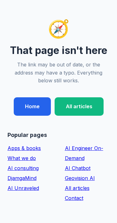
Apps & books (24, 148)
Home (32, 106)
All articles (79, 106)
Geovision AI (80, 178)
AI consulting (23, 168)
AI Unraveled (23, 188)
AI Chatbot (77, 168)
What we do (21, 158)
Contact (74, 198)
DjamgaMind (22, 178)
